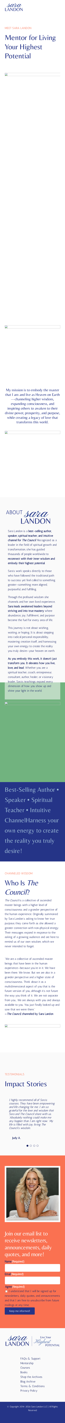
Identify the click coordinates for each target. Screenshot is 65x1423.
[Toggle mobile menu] (59, 7)
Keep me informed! (19, 1311)
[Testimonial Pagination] (27, 1146)
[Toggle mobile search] (53, 7)
